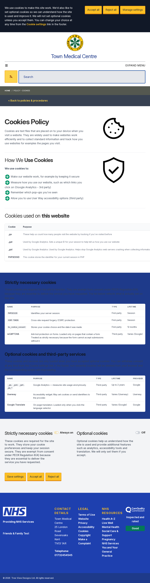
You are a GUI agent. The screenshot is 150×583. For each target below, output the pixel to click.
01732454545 (63, 555)
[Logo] (75, 43)
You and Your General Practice (110, 551)
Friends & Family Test (16, 533)
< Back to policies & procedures (28, 100)
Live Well (107, 522)
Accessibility (86, 527)
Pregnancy (108, 539)
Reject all (110, 9)
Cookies (83, 531)
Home (7, 90)
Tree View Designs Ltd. (23, 578)
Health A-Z (108, 518)
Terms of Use (86, 514)
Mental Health (110, 527)
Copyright (84, 535)
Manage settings (133, 9)
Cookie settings (36, 24)
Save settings (15, 476)
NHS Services (110, 543)
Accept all (93, 9)
